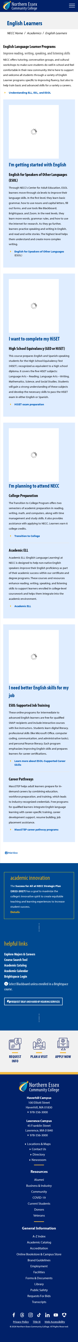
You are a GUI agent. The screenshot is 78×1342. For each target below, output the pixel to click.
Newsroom (39, 1160)
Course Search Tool (15, 959)
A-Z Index (39, 1236)
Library (39, 1284)
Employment (39, 1266)
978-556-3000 (39, 1112)
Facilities (39, 1272)
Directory (39, 1154)
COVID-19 (39, 1197)
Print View (13, 853)
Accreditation (39, 1248)
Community (39, 1192)
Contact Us (39, 1149)
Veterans (39, 1215)
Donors (39, 1209)
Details (15, 912)
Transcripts (39, 1302)
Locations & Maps (39, 1144)
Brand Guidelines (39, 1260)
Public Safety (39, 1290)
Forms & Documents (39, 1278)
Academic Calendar (16, 970)
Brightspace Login (15, 976)
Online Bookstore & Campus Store (39, 1254)
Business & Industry (39, 1186)
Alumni (39, 1180)
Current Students (39, 1203)
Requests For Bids (39, 1296)
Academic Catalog (15, 965)
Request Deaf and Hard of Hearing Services (35, 1001)
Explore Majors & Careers (19, 954)
